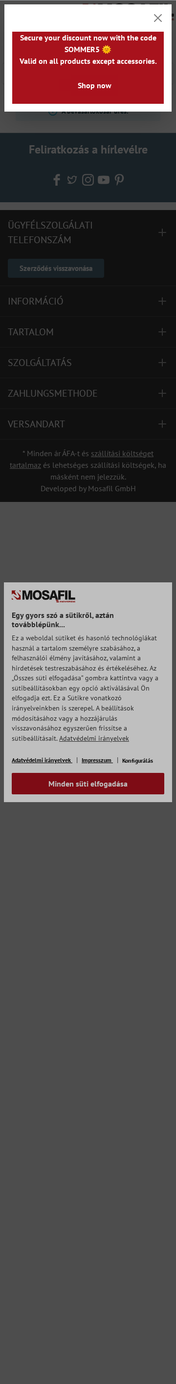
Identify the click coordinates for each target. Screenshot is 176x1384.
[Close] (158, 18)
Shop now (94, 85)
